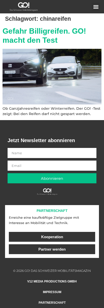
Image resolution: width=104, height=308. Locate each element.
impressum (52, 292)
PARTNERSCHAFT (52, 211)
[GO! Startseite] (23, 6)
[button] (96, 7)
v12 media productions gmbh (52, 281)
